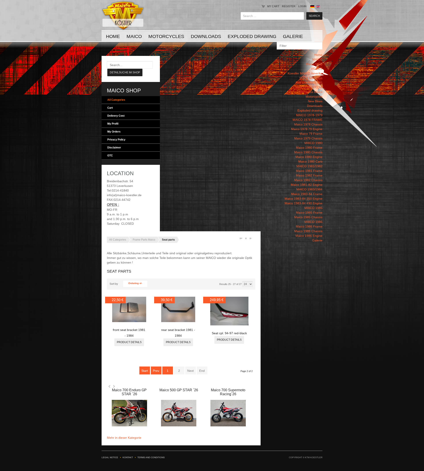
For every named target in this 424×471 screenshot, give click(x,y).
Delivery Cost (116, 115)
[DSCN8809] (129, 321)
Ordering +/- (135, 283)
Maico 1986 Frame (309, 226)
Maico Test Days (310, 78)
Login (302, 6)
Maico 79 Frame (310, 133)
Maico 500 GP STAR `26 (178, 390)
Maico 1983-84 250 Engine (303, 198)
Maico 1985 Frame (309, 212)
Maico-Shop (314, 64)
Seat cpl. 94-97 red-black (229, 333)
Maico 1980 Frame (309, 147)
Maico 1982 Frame (309, 175)
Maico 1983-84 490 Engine (303, 203)
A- (250, 238)
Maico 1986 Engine (308, 235)
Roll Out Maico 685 (309, 82)
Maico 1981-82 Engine (306, 184)
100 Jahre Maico (310, 92)
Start (144, 370)
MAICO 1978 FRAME (307, 120)
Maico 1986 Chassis (308, 231)
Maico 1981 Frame (309, 171)
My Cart (273, 6)
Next (114, 386)
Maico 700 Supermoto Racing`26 (228, 392)
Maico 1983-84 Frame (306, 194)
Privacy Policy (116, 139)
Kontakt (128, 457)
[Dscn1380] (229, 324)
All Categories (116, 99)
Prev (156, 370)
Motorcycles (166, 36)
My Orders (114, 131)
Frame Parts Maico (144, 239)
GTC (110, 155)
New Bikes (315, 101)
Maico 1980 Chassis (308, 152)
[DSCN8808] (178, 321)
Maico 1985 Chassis (308, 217)
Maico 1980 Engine (308, 157)
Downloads (206, 36)
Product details (129, 342)
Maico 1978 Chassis (308, 124)
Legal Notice (110, 457)
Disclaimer (114, 147)
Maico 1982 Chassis (308, 180)
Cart (110, 107)
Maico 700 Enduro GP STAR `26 (129, 392)
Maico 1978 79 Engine (306, 129)
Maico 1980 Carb (310, 161)
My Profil (112, 123)
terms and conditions (151, 457)
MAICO (134, 36)
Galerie (293, 36)
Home (113, 36)
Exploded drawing (252, 36)
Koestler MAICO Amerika (305, 73)
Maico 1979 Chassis (308, 138)
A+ (240, 238)
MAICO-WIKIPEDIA (308, 87)
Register (288, 6)
